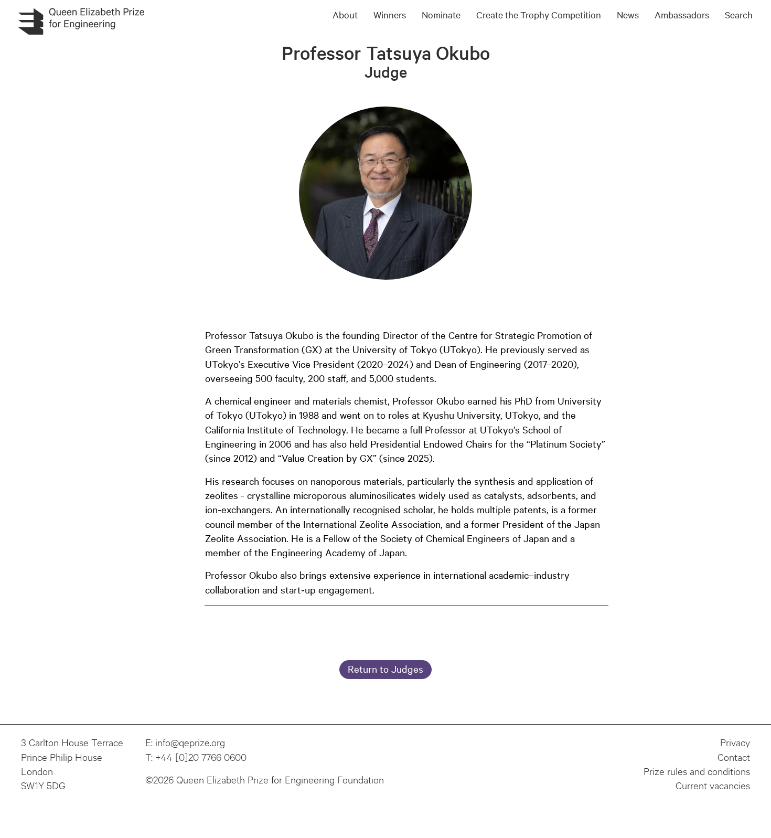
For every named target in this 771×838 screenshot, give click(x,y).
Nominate (441, 14)
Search (739, 14)
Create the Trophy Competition (538, 14)
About (345, 14)
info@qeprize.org (190, 742)
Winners (389, 14)
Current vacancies (713, 785)
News (628, 14)
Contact (734, 756)
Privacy (735, 742)
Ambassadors (682, 14)
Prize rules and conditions (697, 771)
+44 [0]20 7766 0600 (201, 756)
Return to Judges (385, 668)
